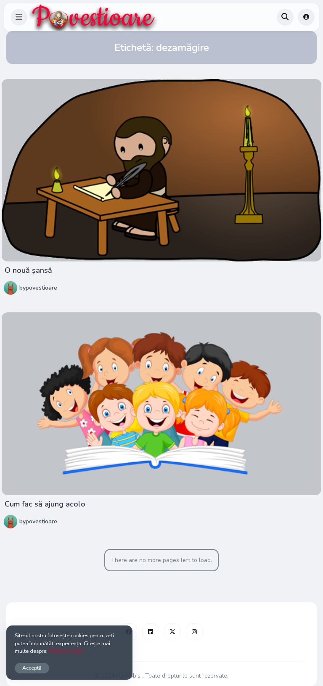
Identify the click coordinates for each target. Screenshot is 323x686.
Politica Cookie (66, 650)
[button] (19, 17)
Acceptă (32, 667)
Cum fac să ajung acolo (45, 504)
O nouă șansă (28, 270)
